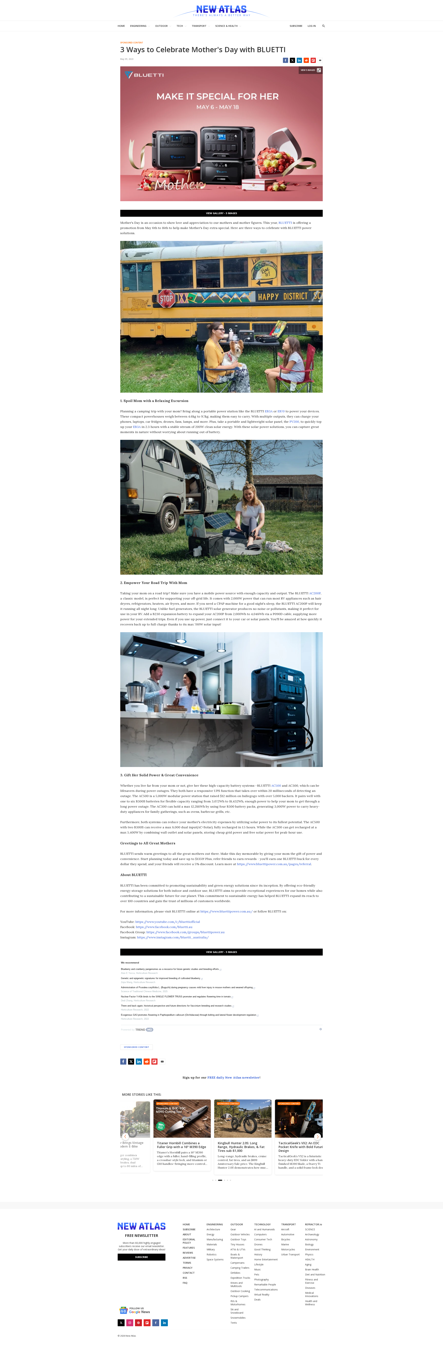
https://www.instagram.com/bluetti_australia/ (173, 937)
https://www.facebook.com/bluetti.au (164, 927)
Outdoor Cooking (240, 1291)
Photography (261, 1279)
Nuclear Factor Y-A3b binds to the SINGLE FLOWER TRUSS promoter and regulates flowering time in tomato (176, 996)
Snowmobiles (238, 1317)
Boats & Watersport (236, 1256)
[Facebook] (285, 60)
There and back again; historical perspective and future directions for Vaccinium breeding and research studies (176, 1005)
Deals (257, 1299)
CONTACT (189, 1272)
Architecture (213, 1229)
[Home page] (221, 10)
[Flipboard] (313, 60)
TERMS (187, 1262)
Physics (309, 1254)
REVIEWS (188, 1252)
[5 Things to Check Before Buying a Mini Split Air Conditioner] (282, 1118)
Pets (256, 1274)
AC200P (315, 593)
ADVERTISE (189, 1257)
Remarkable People (265, 1284)
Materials (212, 1244)
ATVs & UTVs (237, 1249)
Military (211, 1249)
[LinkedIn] (299, 60)
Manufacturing (215, 1239)
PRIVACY (187, 1267)
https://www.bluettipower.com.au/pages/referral (274, 864)
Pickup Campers (239, 1296)
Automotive (287, 1234)
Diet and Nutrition (315, 1274)
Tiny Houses (237, 1244)
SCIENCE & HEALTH (226, 25)
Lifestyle (259, 1264)
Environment (312, 1249)
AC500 (276, 786)
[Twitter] (292, 60)
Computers (260, 1234)
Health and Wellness (311, 1302)
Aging (308, 1264)
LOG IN (312, 25)
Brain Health (312, 1269)
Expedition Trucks (240, 1277)
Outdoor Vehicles (240, 1234)
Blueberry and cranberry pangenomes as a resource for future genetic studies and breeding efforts (170, 969)
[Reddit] (306, 60)
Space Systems (215, 1259)
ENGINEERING (138, 25)
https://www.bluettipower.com (223, 911)
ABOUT (187, 1234)
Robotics (211, 1254)
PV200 (294, 422)
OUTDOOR (161, 25)
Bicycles (285, 1239)
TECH (180, 25)
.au (248, 911)
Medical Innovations (311, 1294)
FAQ (185, 1282)
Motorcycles (288, 1249)
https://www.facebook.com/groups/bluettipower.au (185, 932)
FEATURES (189, 1247)
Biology (309, 1244)
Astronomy (311, 1239)
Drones (258, 1244)
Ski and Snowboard (236, 1311)
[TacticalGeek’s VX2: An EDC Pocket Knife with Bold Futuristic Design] (221, 1118)
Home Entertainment (266, 1259)
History (258, 1254)
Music (257, 1269)
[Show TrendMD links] (320, 1029)
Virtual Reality (261, 1294)
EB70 (281, 411)
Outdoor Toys (238, 1239)
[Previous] (125, 1136)
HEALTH (309, 1259)
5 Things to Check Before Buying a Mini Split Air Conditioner (281, 1145)
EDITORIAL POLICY (189, 1241)
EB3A (269, 411)
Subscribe (141, 1257)
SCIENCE (310, 1229)
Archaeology (312, 1234)
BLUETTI (286, 223)
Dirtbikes (235, 1272)
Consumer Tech (263, 1239)
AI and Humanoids (264, 1229)
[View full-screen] (319, 70)
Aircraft (285, 1229)
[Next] (317, 1136)
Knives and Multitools (236, 1284)
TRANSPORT (199, 25)
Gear (233, 1229)
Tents (233, 1322)
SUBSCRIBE (296, 25)
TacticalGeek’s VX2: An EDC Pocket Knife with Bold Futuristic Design (221, 1147)
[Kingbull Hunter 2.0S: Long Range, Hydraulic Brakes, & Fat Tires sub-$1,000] (160, 1118)
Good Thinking (262, 1249)
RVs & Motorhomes (237, 1302)
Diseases (310, 1287)
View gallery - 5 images (221, 213)
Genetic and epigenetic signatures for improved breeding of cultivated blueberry (160, 978)
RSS (185, 1277)
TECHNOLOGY (262, 1224)
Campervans (237, 1262)
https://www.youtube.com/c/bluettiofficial (167, 922)
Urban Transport (290, 1254)
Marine (285, 1244)
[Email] (320, 60)
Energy (210, 1234)
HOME (121, 25)
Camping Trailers (239, 1267)
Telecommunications (266, 1289)
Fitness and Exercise (311, 1281)
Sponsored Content (131, 43)
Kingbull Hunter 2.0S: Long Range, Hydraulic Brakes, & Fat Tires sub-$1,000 (158, 1147)
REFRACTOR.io (313, 1224)
